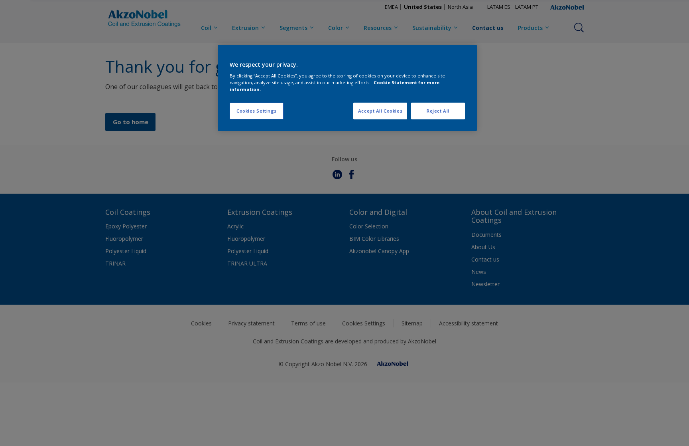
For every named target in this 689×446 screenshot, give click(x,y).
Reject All (438, 111)
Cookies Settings (256, 111)
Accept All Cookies (380, 111)
